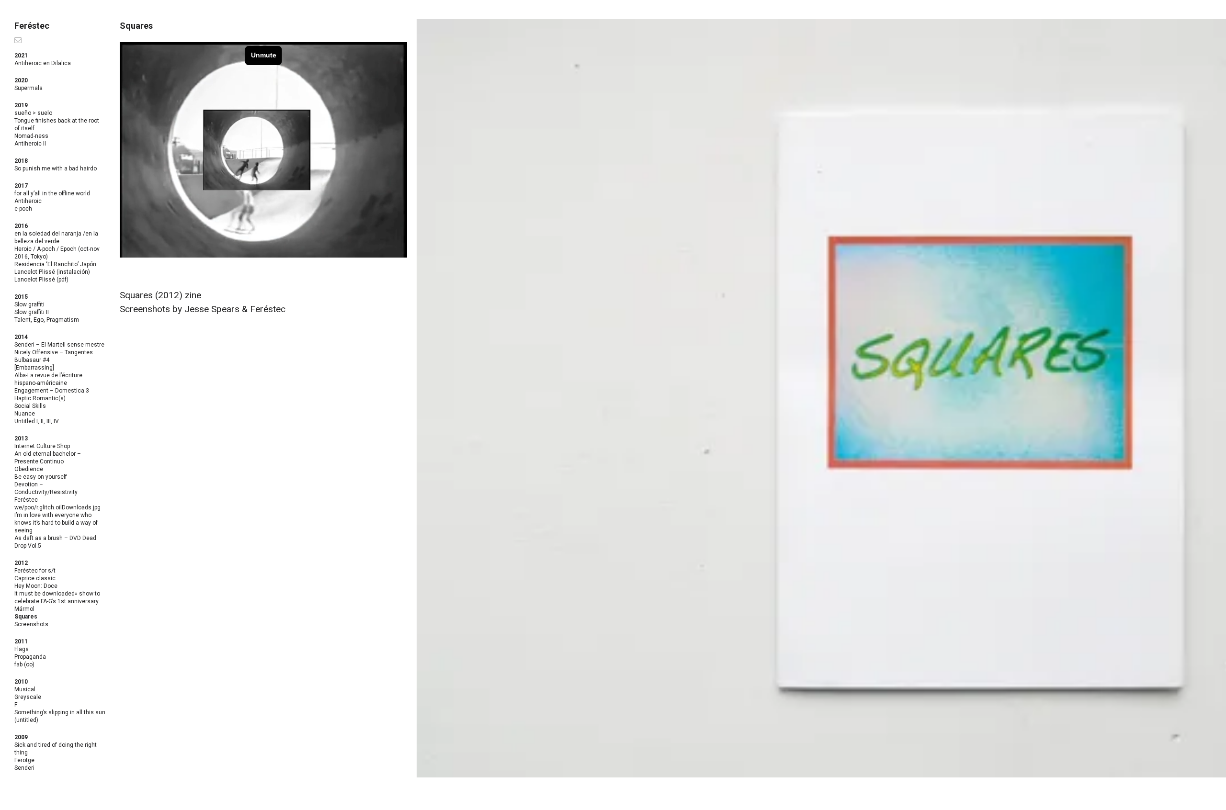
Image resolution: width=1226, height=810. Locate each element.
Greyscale (27, 697)
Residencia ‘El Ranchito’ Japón (55, 264)
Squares (25, 616)
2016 (21, 226)
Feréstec (31, 26)
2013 (21, 438)
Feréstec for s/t (35, 570)
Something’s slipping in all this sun (59, 712)
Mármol (24, 609)
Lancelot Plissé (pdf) (41, 279)
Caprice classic (35, 578)
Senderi (24, 768)
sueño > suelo (33, 113)
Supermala (28, 88)
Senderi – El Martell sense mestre (59, 344)
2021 (21, 55)
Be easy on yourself (40, 476)
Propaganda (30, 656)
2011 (21, 641)
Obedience (28, 469)
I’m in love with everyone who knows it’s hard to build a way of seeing (56, 523)
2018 (21, 161)
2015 (21, 296)
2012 (21, 563)
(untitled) (26, 720)
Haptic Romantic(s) (40, 398)
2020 (21, 80)
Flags (21, 649)
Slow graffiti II (31, 312)
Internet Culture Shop (42, 446)
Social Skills (30, 406)
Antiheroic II (30, 143)
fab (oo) (24, 664)
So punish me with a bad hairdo (55, 168)
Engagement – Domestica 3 (51, 390)
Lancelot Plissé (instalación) (52, 272)
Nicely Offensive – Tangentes (53, 352)
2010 (21, 681)
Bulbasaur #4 (31, 360)
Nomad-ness (31, 136)
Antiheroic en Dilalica (42, 63)
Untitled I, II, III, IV (36, 421)
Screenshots (31, 624)
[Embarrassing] (34, 367)
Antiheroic (28, 201)
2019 (21, 105)
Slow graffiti (29, 304)
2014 (21, 337)
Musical (24, 689)
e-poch (23, 208)
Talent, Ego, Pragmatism (46, 319)
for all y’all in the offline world (52, 193)
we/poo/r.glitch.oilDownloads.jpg (57, 507)
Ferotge (24, 760)
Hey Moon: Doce (35, 586)
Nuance (24, 413)
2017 (21, 185)
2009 (21, 737)
